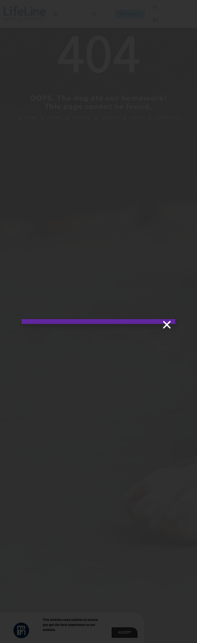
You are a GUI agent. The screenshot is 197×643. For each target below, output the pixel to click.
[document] (98, 321)
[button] (166, 324)
